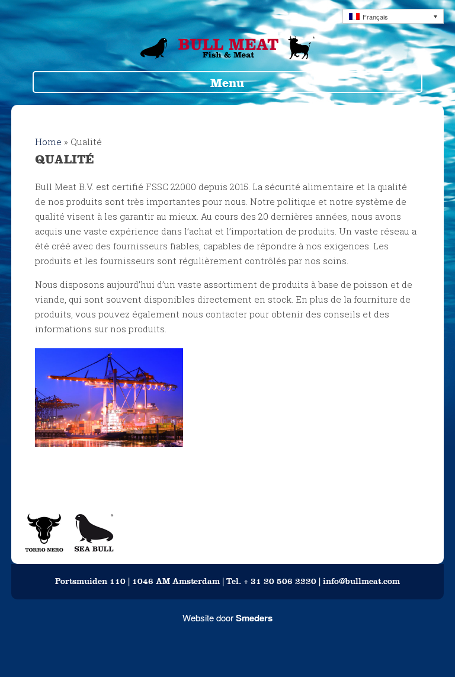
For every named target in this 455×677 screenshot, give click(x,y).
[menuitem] (393, 16)
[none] (393, 16)
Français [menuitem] (375, 16)
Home (48, 141)
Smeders (254, 617)
